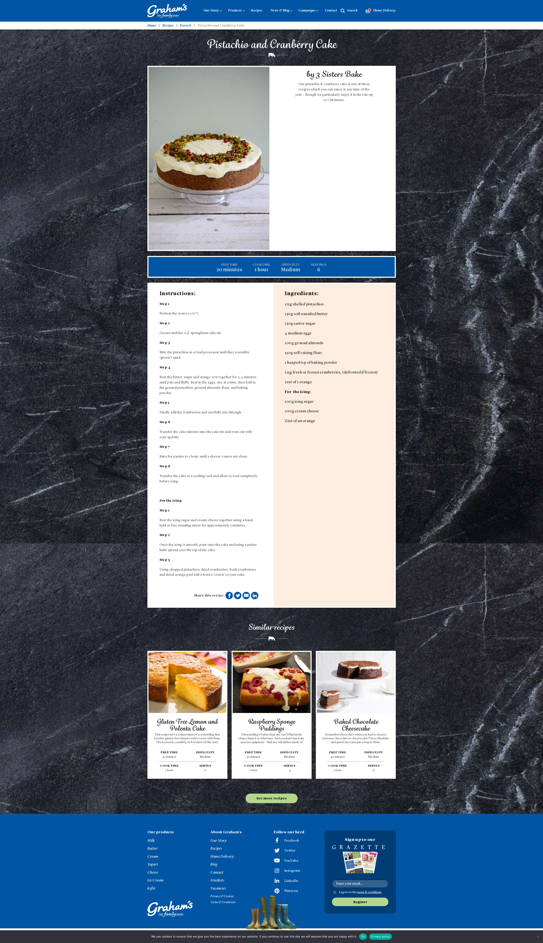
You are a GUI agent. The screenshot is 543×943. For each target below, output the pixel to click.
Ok (363, 936)
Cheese (152, 872)
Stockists (217, 880)
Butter (152, 848)
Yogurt (152, 864)
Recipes (256, 10)
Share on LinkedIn (254, 595)
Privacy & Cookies (222, 896)
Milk (151, 841)
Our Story (211, 10)
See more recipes (271, 798)
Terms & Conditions (223, 902)
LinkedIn (291, 881)
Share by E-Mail (246, 595)
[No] (538, 937)
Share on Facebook (229, 595)
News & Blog (280, 10)
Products (235, 10)
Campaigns (307, 10)
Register (360, 902)
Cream (152, 857)
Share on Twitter (237, 595)
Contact (331, 10)
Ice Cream (155, 880)
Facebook (291, 840)
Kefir (151, 888)
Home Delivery (384, 10)
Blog (213, 864)
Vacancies (218, 888)
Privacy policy (380, 936)
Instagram (292, 871)
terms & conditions (369, 892)
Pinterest (291, 891)
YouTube (291, 861)
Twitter (289, 850)
